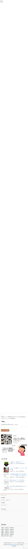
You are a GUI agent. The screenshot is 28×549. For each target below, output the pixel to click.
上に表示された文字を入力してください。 (10, 424)
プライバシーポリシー (6, 500)
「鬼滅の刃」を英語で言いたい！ (17, 462)
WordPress (10, 544)
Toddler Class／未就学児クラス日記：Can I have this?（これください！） (19, 439)
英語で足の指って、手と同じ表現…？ (18, 480)
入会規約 (3, 502)
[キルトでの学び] (6, 438)
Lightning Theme (16, 544)
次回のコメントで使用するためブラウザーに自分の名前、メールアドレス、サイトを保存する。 (14, 417)
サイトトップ (4, 495)
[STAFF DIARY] (21, 450)
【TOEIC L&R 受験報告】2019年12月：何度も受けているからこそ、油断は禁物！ (8, 449)
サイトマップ (4, 505)
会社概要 (3, 497)
